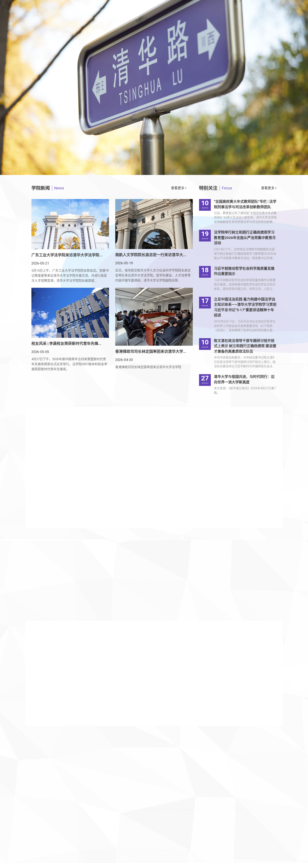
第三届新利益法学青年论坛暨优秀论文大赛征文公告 (200, 693)
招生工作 (129, 19)
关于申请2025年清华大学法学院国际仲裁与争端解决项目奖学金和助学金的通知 (202, 702)
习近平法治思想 (275, 51)
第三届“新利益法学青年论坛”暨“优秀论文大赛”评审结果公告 (202, 685)
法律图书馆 (276, 132)
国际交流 (253, 32)
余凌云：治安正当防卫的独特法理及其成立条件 (77, 676)
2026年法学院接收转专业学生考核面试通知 (194, 676)
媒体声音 (276, 83)
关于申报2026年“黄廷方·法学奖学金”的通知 (194, 668)
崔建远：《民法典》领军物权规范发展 (69, 685)
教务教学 (226, 32)
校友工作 (162, 19)
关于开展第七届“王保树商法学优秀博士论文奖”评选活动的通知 (202, 651)
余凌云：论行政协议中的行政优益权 (68, 702)
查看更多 (178, 188)
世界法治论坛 (276, 67)
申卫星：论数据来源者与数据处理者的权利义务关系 (80, 710)
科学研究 (199, 32)
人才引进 (194, 19)
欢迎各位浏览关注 (69, 150)
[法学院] (64, 27)
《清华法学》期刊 (276, 99)
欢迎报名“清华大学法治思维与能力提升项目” (195, 660)
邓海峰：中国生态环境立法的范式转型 (70, 660)
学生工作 (279, 32)
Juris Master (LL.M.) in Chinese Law (276, 115)
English (258, 19)
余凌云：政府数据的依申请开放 (65, 651)
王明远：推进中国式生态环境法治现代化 (72, 693)
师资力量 (172, 32)
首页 (122, 32)
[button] (32, 578)
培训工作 (227, 19)
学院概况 (145, 32)
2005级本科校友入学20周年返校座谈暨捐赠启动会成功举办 (98, 562)
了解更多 (44, 590)
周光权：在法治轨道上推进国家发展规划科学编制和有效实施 (83, 668)
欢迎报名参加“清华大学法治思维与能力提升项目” (198, 710)
